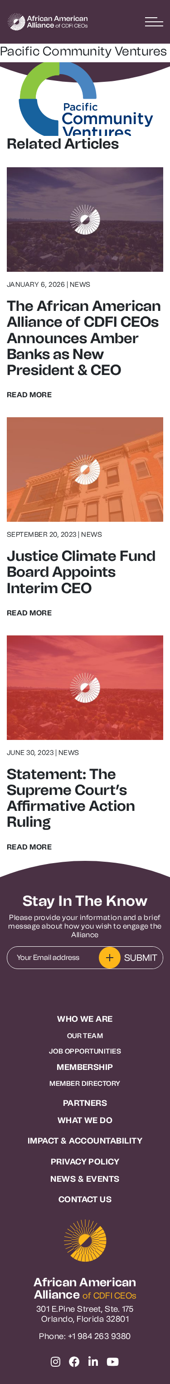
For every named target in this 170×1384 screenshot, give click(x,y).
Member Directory (85, 1083)
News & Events (84, 1179)
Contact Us (85, 1199)
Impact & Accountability (85, 1141)
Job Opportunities (85, 1051)
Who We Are (85, 1019)
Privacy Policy (85, 1162)
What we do (85, 1120)
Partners (85, 1103)
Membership (85, 1067)
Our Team (85, 1036)
